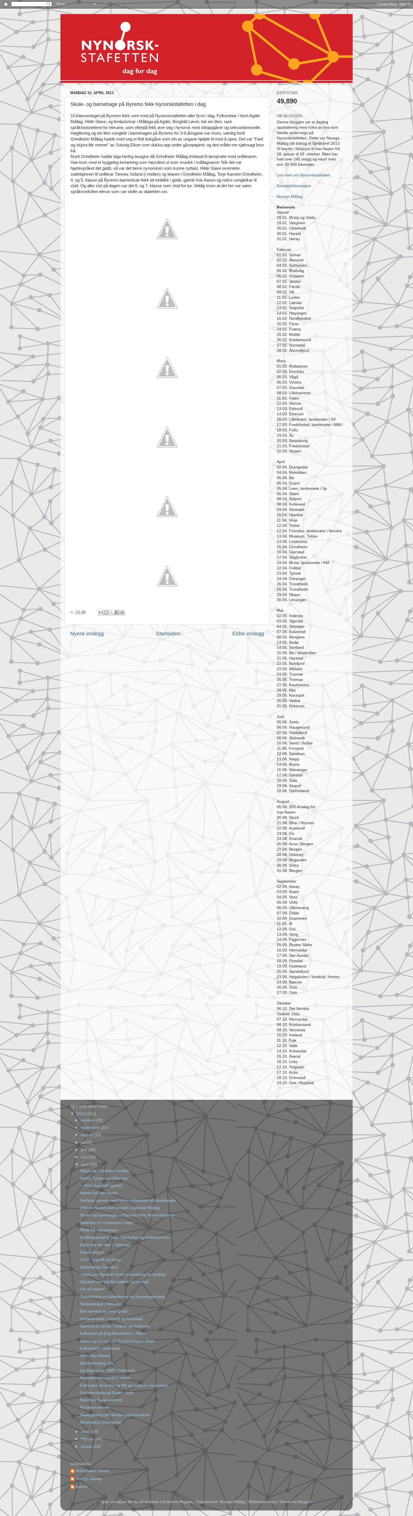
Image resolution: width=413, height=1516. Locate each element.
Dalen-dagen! (92, 1252)
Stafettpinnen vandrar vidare (105, 1378)
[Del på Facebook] (117, 612)
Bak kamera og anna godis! (104, 1311)
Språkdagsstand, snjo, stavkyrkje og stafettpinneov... (126, 1237)
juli (84, 1142)
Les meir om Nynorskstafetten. (304, 175)
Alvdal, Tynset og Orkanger (104, 1178)
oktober (88, 1120)
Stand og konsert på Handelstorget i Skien (117, 1341)
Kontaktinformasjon (294, 186)
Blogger (304, 1502)
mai (84, 1157)
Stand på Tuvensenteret (101, 1400)
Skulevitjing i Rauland (99, 1267)
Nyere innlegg (87, 633)
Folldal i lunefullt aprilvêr (101, 1186)
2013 (81, 1114)
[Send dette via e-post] (101, 612)
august (87, 1135)
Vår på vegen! (92, 1289)
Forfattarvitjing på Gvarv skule (106, 1393)
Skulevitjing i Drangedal (100, 1422)
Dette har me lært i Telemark (105, 1245)
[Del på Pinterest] (122, 612)
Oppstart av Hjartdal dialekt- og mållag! (114, 1282)
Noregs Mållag (290, 196)
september (91, 1127)
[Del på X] (111, 612)
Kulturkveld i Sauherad (100, 1348)
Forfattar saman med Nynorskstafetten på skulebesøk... (129, 1200)
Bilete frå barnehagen (99, 1230)
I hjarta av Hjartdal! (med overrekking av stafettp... (124, 1274)
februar (88, 1439)
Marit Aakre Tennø (92, 1471)
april (85, 1165)
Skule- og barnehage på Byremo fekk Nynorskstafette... (129, 1215)
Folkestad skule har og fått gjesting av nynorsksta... (125, 1385)
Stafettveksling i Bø (97, 1363)
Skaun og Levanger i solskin (105, 1171)
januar (87, 1446)
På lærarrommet (94, 1407)
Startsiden (168, 633)
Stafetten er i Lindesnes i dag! (106, 1223)
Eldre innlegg (248, 633)
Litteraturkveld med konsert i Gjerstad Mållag (120, 1208)
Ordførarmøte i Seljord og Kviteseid (111, 1319)
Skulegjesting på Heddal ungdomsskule (115, 1415)
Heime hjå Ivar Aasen (99, 1193)
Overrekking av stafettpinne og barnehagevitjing (122, 1297)
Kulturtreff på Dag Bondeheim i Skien (113, 1333)
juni (84, 1150)
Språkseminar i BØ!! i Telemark (107, 1370)
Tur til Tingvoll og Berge (101, 1259)
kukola (81, 1487)
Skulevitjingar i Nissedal (101, 1304)
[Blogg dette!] (106, 612)
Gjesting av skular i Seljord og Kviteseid (115, 1326)
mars (86, 1431)
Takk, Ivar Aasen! (95, 1356)
